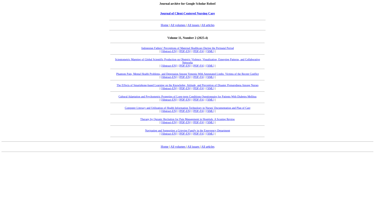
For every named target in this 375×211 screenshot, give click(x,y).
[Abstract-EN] (169, 51)
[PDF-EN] (185, 51)
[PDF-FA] (198, 51)
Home (165, 25)
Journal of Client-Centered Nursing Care (187, 13)
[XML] (210, 51)
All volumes (178, 25)
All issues (193, 25)
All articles (207, 25)
